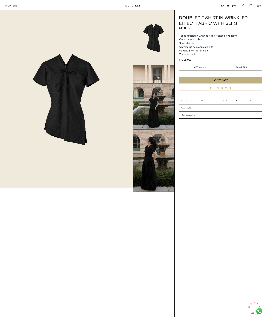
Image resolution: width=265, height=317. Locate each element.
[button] (251, 5)
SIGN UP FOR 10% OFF (221, 88)
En (222, 5)
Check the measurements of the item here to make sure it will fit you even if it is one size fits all (216, 101)
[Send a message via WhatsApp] (259, 311)
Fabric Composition (188, 115)
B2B (15, 5)
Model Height (186, 108)
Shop (7, 5)
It (228, 5)
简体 (234, 5)
